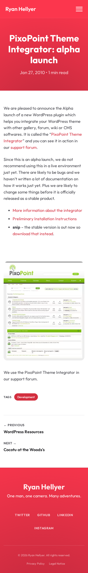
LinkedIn (65, 515)
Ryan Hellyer (20, 8)
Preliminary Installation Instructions (45, 218)
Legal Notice (57, 563)
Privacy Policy (36, 563)
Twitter (22, 515)
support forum (24, 147)
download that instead (33, 233)
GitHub (43, 515)
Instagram (44, 528)
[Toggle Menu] (79, 9)
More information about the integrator (47, 210)
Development (26, 397)
